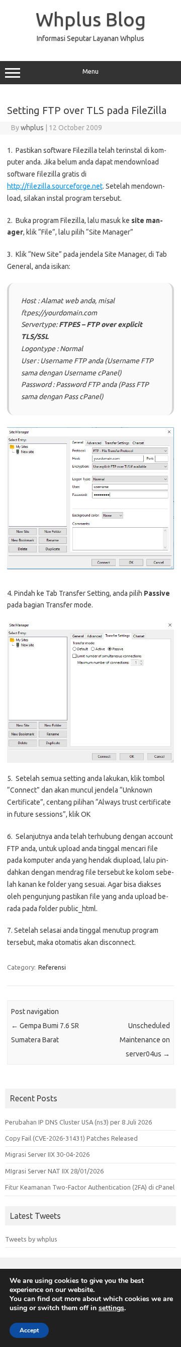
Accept (29, 1330)
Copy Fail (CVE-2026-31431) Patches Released (71, 1138)
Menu (90, 71)
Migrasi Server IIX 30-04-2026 (47, 1154)
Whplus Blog (91, 19)
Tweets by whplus (31, 1239)
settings (111, 1308)
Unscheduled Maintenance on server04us (145, 1040)
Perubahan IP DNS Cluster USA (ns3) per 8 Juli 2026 (78, 1122)
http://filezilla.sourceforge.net (55, 186)
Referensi (52, 967)
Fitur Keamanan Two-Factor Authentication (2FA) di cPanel (89, 1187)
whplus (32, 128)
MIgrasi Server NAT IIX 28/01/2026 (54, 1170)
